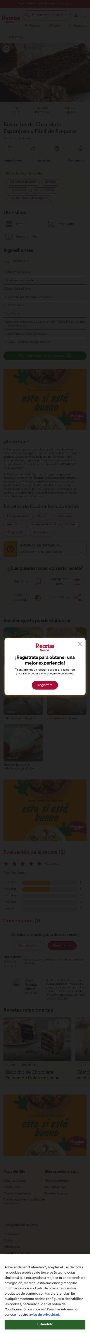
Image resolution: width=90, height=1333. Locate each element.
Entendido (45, 1324)
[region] (45, 1293)
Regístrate (45, 685)
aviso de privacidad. (44, 1315)
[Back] (79, 644)
